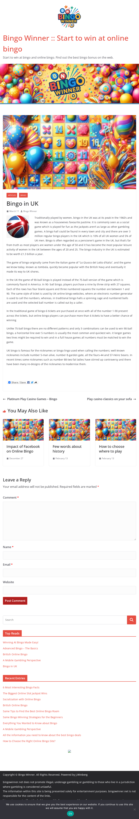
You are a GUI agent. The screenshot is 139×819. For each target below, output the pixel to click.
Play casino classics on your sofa (109, 399)
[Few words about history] (69, 422)
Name (8, 547)
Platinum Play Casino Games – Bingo (32, 399)
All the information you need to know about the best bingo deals (42, 735)
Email (8, 565)
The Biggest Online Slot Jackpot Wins (25, 693)
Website (8, 582)
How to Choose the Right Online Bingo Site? (29, 741)
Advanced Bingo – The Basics (20, 648)
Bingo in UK (10, 666)
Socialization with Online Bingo (22, 699)
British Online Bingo (15, 654)
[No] (134, 809)
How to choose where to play (111, 449)
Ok (70, 813)
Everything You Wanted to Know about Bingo (30, 723)
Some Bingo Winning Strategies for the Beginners (33, 717)
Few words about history (67, 449)
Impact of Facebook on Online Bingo (23, 449)
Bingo (23, 195)
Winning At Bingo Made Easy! (20, 642)
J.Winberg (82, 774)
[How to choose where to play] (115, 422)
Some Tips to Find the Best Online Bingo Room (31, 711)
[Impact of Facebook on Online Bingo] (23, 422)
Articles (12, 195)
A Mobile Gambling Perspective (22, 660)
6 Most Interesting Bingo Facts (21, 687)
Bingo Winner (30, 211)
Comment (11, 497)
